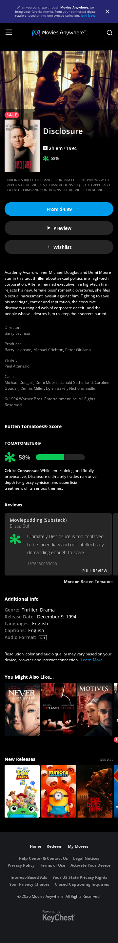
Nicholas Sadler (83, 388)
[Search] (110, 32)
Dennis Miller (32, 388)
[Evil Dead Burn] (94, 791)
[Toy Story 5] (22, 791)
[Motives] (94, 709)
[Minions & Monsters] (58, 791)
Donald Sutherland (76, 382)
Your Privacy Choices (29, 884)
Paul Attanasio (17, 366)
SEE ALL (106, 759)
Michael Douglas (19, 382)
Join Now (88, 15)
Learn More (92, 660)
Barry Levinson (18, 333)
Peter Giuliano (78, 349)
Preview (62, 228)
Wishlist (62, 247)
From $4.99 (59, 209)
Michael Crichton (48, 349)
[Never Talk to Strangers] (22, 709)
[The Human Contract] (58, 709)
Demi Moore (46, 382)
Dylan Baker (56, 388)
